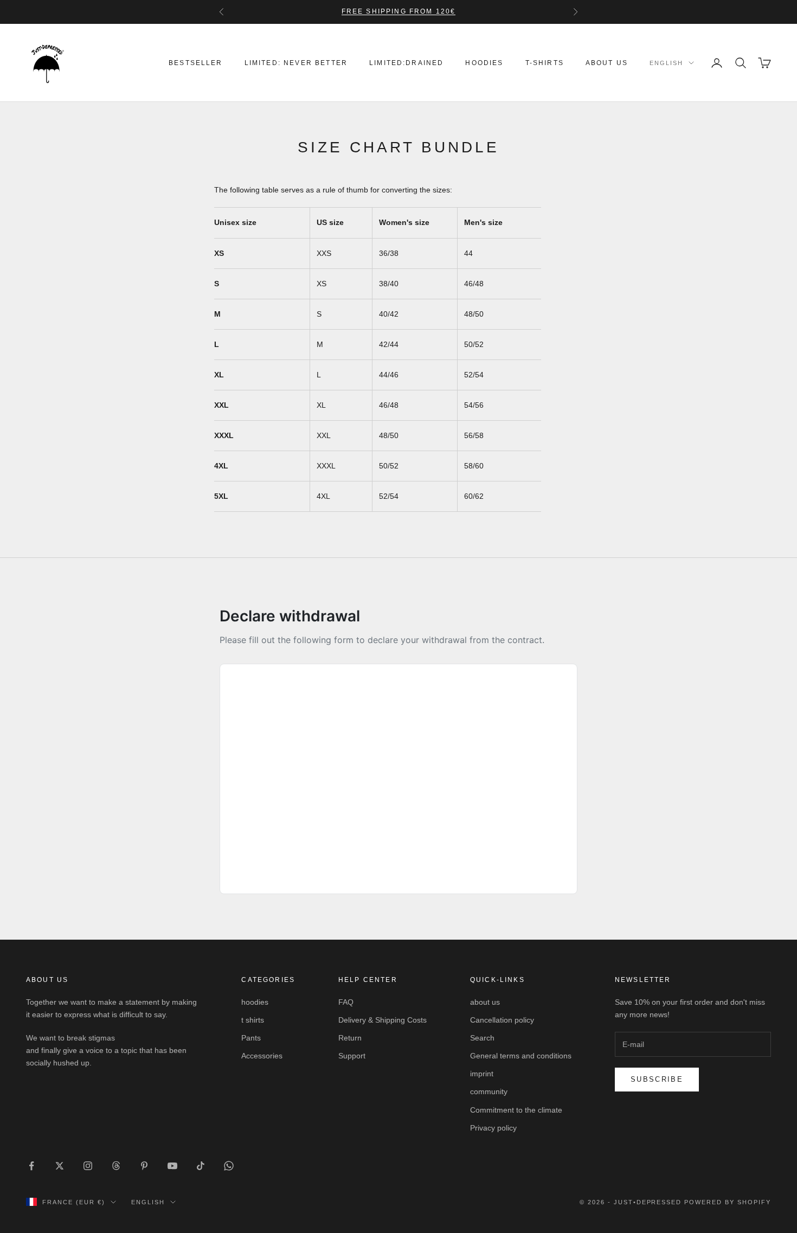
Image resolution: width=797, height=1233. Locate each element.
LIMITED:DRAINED (406, 63)
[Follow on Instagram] (87, 1165)
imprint (481, 1073)
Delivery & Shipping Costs (382, 1020)
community (488, 1091)
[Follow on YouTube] (172, 1165)
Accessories (261, 1055)
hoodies (484, 63)
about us (607, 63)
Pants (251, 1037)
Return (350, 1037)
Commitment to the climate (516, 1110)
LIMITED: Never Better (296, 63)
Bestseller (196, 63)
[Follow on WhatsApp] (228, 1165)
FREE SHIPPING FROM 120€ (399, 11)
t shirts (252, 1020)
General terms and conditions (520, 1055)
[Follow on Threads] (116, 1165)
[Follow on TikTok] (200, 1165)
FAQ (345, 1002)
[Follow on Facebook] (31, 1165)
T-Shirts (544, 63)
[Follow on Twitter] (59, 1165)
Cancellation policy (502, 1020)
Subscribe (657, 1079)
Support (351, 1055)
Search (482, 1037)
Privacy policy (493, 1127)
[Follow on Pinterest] (144, 1165)
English (666, 63)
